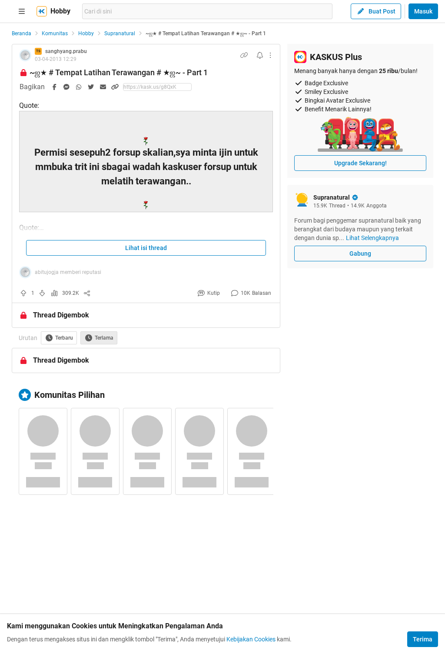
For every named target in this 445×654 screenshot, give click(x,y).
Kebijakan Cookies (251, 639)
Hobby (86, 33)
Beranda (21, 33)
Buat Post (382, 11)
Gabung (360, 253)
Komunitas (55, 33)
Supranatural (119, 33)
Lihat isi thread (146, 247)
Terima (422, 639)
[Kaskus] (42, 11)
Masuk (423, 11)
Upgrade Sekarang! (360, 163)
